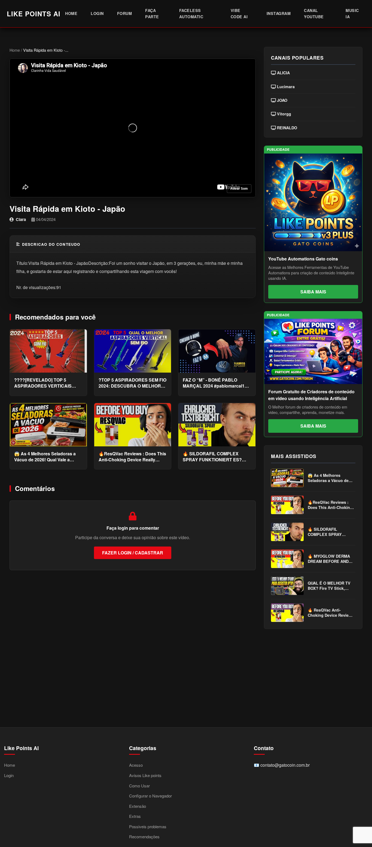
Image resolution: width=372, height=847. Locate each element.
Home (71, 13)
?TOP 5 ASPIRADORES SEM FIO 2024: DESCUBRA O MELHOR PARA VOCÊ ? (132, 383)
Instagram (279, 13)
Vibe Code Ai (239, 13)
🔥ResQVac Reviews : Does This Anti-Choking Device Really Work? (132, 457)
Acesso (136, 765)
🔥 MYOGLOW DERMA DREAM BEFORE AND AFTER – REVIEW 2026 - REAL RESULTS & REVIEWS (330, 559)
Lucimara (285, 86)
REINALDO (286, 127)
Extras (135, 816)
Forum (124, 13)
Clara (21, 219)
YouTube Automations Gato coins (303, 259)
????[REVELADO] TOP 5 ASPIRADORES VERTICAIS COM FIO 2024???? (43, 383)
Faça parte (152, 13)
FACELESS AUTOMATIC (191, 13)
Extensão (137, 806)
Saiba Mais (313, 292)
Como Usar (139, 785)
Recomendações (144, 836)
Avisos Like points (145, 775)
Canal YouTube (314, 13)
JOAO (281, 100)
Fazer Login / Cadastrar (132, 553)
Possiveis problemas (147, 826)
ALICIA (283, 72)
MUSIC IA (352, 13)
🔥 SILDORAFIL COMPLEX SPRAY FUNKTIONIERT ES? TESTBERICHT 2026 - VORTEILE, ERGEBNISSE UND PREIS (215, 457)
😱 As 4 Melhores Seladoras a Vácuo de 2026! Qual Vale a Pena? (45, 457)
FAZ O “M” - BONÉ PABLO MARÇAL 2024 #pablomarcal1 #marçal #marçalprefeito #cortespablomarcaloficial (214, 383)
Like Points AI (33, 13)
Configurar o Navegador (150, 796)
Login (97, 13)
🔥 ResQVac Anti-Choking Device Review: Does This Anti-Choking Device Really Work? (330, 612)
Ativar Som (239, 189)
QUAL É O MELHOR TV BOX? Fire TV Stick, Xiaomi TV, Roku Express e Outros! (329, 586)
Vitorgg (283, 113)
